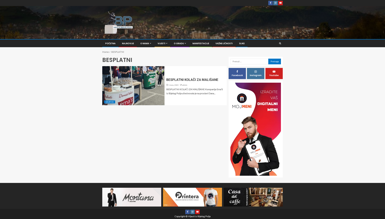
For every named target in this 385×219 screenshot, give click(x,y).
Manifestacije (200, 43)
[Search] (280, 43)
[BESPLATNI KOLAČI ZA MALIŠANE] (133, 85)
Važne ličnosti (224, 43)
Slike (242, 43)
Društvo (110, 102)
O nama (144, 43)
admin (184, 85)
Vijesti (161, 43)
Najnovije (128, 43)
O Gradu (179, 43)
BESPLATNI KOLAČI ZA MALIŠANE (192, 80)
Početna (110, 43)
